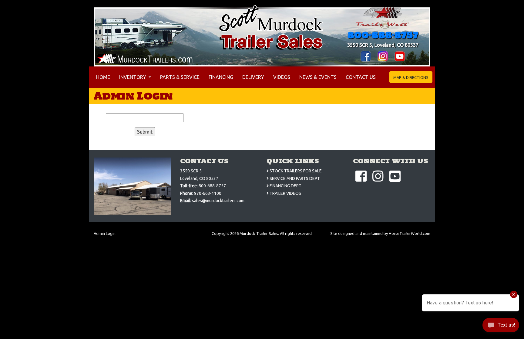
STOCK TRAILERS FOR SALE (295, 170)
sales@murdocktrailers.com (218, 200)
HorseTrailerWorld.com (409, 233)
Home (104, 77)
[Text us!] (501, 326)
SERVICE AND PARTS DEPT (294, 178)
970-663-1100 (207, 193)
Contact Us (361, 77)
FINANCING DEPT (285, 185)
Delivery (253, 77)
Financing (221, 77)
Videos (281, 77)
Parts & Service (180, 77)
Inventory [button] (133, 77)
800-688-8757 (383, 35)
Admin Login (105, 233)
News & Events (318, 77)
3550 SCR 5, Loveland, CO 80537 (382, 45)
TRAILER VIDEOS (285, 193)
